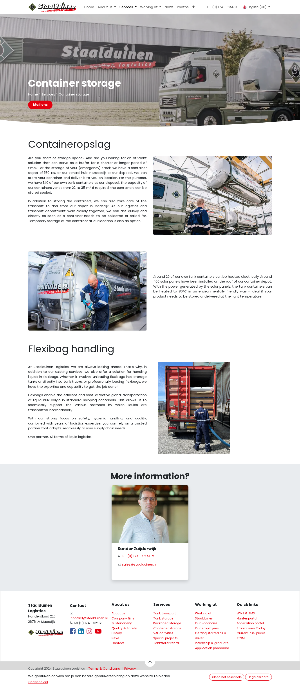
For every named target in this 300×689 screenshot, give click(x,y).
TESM (241, 638)
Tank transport (164, 613)
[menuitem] (89, 7)
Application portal (250, 623)
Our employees (207, 628)
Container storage (167, 628)
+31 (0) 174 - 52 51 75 (138, 556)
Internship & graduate (212, 643)
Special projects (165, 638)
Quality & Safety (124, 628)
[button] (150, 661)
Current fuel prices (251, 633)
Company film (123, 618)
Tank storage (163, 618)
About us (118, 613)
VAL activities (163, 633)
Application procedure (212, 648)
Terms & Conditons (104, 668)
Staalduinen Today (251, 628)
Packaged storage (167, 623)
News (115, 638)
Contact (118, 643)
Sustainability (122, 623)
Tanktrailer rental (166, 643)
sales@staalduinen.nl (138, 564)
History (117, 633)
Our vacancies (206, 623)
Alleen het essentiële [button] (226, 677)
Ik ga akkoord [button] (259, 677)
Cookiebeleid (38, 682)
